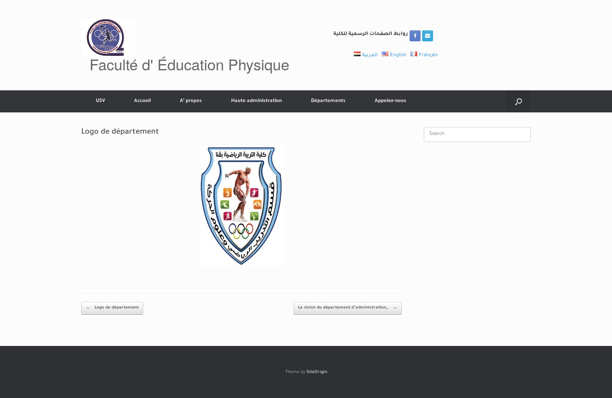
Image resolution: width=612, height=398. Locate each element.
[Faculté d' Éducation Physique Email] (427, 35)
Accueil (142, 101)
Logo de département (112, 308)
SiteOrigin (316, 372)
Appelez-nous (390, 101)
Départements (328, 101)
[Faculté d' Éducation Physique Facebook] (415, 35)
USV (100, 101)
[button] (518, 101)
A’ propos (191, 101)
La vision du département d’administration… (347, 308)
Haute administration (256, 101)
